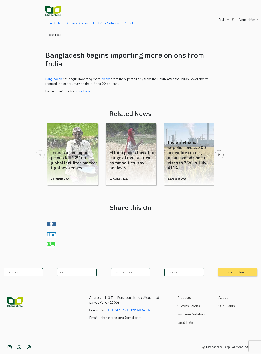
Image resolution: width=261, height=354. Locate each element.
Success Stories (77, 23)
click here (83, 91)
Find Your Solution (106, 23)
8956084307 (141, 310)
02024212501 (119, 310)
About (128, 23)
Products (54, 23)
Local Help (54, 35)
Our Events (226, 306)
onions (105, 79)
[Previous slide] (40, 154)
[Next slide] (219, 154)
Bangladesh (53, 79)
